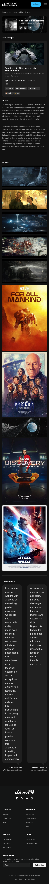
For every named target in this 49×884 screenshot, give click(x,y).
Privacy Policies (31, 843)
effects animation (21, 88)
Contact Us (7, 818)
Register (36, 4)
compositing (9, 88)
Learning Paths (31, 818)
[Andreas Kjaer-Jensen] (21, 28)
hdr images (32, 88)
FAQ (4, 823)
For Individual (7, 839)
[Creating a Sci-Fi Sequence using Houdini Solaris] (24, 54)
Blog (27, 827)
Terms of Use (30, 839)
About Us (6, 814)
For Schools (7, 843)
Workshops (30, 814)
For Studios (7, 848)
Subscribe (39, 865)
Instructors (6, 12)
